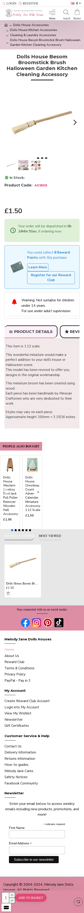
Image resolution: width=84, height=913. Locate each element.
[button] (8, 122)
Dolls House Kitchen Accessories (33, 30)
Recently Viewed (19, 536)
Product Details (33, 331)
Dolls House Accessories (31, 25)
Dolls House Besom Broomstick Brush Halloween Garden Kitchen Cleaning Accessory (22, 583)
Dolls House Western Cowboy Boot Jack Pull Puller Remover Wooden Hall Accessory (10, 495)
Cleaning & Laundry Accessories (33, 35)
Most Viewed (50, 536)
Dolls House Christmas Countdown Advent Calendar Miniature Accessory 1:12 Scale (33, 493)
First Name (17, 828)
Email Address (20, 843)
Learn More (37, 267)
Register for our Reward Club (51, 277)
